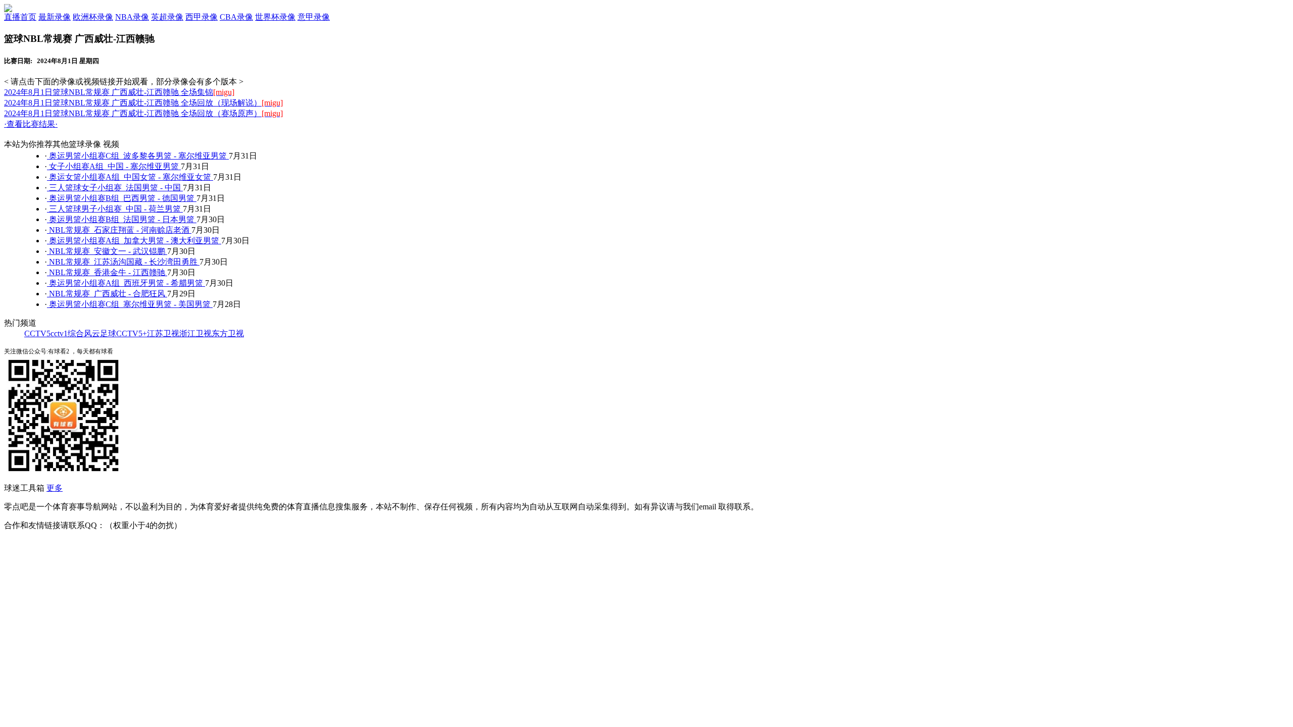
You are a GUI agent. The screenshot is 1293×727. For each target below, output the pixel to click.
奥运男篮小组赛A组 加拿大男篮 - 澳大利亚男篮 (134, 240)
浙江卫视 (195, 333)
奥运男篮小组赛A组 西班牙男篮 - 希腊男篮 (126, 283)
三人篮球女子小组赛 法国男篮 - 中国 (115, 187)
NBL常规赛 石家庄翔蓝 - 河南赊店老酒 (119, 230)
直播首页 (20, 17)
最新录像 (54, 17)
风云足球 (100, 333)
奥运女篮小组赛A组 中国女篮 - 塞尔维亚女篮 (130, 177)
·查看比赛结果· (31, 124)
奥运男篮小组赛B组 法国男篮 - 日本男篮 (121, 219)
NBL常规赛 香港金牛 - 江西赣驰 (107, 272)
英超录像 (167, 17)
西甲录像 (201, 17)
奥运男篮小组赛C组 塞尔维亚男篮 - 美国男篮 (130, 304)
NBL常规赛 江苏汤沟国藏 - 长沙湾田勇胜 (123, 261)
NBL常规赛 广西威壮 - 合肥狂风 (107, 293)
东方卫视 (228, 333)
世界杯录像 (275, 17)
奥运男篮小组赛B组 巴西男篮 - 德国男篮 (121, 198)
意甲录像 (313, 17)
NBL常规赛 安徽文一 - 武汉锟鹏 (107, 251)
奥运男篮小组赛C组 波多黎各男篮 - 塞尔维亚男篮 (138, 155)
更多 (54, 488)
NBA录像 (132, 17)
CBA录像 (236, 17)
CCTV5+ (131, 333)
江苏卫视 (163, 333)
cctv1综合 (67, 333)
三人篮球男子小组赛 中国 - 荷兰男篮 (115, 208)
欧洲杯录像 (93, 17)
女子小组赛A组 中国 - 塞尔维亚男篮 (114, 166)
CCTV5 (37, 333)
